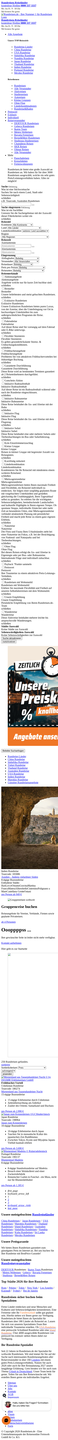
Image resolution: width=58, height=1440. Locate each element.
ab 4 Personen (8, 922)
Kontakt (12, 1391)
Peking (12, 1287)
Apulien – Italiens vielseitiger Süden (19, 877)
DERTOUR (7, 1269)
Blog (10, 1411)
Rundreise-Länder (17, 756)
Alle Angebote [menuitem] (15, 34)
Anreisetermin (8, 242)
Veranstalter (7, 261)
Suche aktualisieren (12, 638)
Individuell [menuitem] (13, 117)
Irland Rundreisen (24, 1226)
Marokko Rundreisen (25, 1223)
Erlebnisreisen (15, 1420)
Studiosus (7, 1275)
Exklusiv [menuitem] (12, 114)
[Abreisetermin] (33, 252)
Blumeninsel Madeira (12, 1160)
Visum (11, 1414)
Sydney (17, 1290)
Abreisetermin (8, 249)
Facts (10, 1426)
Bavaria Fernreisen (42, 1272)
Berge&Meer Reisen (24, 1275)
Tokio (21, 1287)
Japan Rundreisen (31, 1220)
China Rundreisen (10, 1220)
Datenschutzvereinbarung (21, 1423)
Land (4, 227)
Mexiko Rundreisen (25, 1235)
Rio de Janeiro (30, 1290)
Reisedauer (7, 264)
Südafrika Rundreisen (26, 1229)
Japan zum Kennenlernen (14, 1122)
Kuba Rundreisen (24, 1232)
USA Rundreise (16, 773)
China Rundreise (16, 759)
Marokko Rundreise (18, 779)
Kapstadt (5, 1290)
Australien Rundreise (18, 771)
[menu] (29, 108)
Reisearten (6, 270)
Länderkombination (11, 230)
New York (32, 1287)
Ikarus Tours (34, 1269)
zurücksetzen (9, 641)
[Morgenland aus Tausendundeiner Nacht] (29, 1080)
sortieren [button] (5, 1064)
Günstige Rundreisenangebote (23, 782)
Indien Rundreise (16, 776)
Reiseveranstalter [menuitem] (16, 120)
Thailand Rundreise (18, 768)
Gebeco (27, 1272)
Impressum (13, 1397)
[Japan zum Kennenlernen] (25, 1114)
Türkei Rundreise (16, 765)
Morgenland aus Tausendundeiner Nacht (22, 1091)
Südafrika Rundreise (18, 762)
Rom (3, 1287)
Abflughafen (7, 258)
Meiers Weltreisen (12, 1272)
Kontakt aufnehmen (11, 943)
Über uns (12, 1385)
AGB (10, 1394)
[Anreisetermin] (33, 246)
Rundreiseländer (43, 1214)
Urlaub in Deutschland (20, 1371)
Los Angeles (46, 1287)
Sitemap (12, 1382)
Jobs (10, 1388)
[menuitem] (20, 85)
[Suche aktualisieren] (33, 204)
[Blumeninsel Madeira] (24, 1151)
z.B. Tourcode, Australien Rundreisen (20, 201)
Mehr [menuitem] (10, 155)
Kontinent (6, 224)
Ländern (35, 1359)
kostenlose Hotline (18, 5)
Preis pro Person (9, 267)
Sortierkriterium (9, 1067)
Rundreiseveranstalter (15, 1263)
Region (5, 234)
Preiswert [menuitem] (12, 111)
